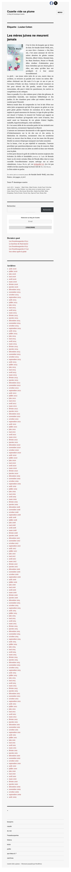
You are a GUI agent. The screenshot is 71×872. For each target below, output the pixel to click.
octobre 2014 (13, 636)
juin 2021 (12, 429)
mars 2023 (13, 375)
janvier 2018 (13, 535)
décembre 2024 (14, 320)
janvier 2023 (13, 380)
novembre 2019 (14, 478)
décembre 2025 (14, 289)
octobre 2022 (14, 388)
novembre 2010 (14, 758)
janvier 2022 (13, 411)
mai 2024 (12, 339)
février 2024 (13, 346)
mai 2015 (12, 618)
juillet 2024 (13, 333)
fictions (9, 840)
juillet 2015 (13, 613)
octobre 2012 (13, 699)
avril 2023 (12, 372)
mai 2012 (12, 712)
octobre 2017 (13, 543)
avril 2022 (12, 403)
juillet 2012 (13, 706)
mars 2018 (12, 530)
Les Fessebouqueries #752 (18, 241)
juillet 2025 (13, 302)
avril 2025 (12, 310)
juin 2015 (12, 616)
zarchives (10, 858)
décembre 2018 (14, 507)
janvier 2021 (13, 442)
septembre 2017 (15, 546)
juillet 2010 (13, 769)
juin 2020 (12, 460)
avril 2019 (12, 497)
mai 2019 (12, 494)
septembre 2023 (15, 359)
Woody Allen (43, 193)
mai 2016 (12, 587)
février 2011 (13, 750)
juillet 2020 (13, 458)
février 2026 (13, 284)
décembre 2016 (14, 569)
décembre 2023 (14, 352)
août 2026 (12, 269)
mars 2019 (13, 499)
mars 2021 (12, 437)
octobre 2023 (14, 357)
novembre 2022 (15, 385)
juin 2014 (12, 647)
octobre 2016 (13, 574)
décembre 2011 (14, 724)
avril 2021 (12, 434)
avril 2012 (12, 714)
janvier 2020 (13, 473)
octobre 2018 (13, 512)
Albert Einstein (33, 187)
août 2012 (12, 704)
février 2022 (13, 409)
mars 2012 (12, 717)
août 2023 (12, 362)
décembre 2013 (14, 662)
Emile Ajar (48, 187)
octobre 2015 (13, 605)
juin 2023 (12, 367)
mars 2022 (13, 406)
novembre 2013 (14, 665)
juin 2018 (12, 522)
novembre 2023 (14, 354)
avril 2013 (12, 683)
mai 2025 (12, 308)
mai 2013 (12, 680)
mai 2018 (12, 525)
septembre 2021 (15, 421)
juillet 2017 (13, 551)
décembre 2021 (14, 414)
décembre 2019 (14, 476)
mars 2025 (13, 313)
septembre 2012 (15, 701)
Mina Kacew (23, 191)
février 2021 (13, 440)
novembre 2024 (15, 323)
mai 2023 (12, 370)
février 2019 (13, 502)
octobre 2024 (14, 326)
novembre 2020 (15, 447)
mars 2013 (12, 686)
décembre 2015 (14, 600)
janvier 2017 (13, 567)
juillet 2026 (13, 271)
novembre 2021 (14, 416)
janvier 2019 (13, 504)
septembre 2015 (15, 608)
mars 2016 (13, 592)
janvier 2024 (13, 349)
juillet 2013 (13, 675)
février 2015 (13, 626)
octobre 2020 (14, 450)
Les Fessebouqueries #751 (18, 246)
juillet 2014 (13, 644)
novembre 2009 (15, 789)
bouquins (17, 187)
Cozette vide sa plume (21, 11)
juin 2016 (12, 585)
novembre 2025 (15, 292)
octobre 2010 (13, 761)
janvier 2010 (13, 784)
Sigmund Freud (35, 193)
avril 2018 (12, 528)
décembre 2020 (14, 445)
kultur (9, 844)
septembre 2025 (15, 297)
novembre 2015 (14, 603)
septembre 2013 (15, 670)
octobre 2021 (13, 419)
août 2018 (12, 517)
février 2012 (13, 719)
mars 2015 (12, 623)
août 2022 (12, 393)
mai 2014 (12, 649)
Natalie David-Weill (39, 191)
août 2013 (12, 673)
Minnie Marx (30, 191)
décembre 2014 (14, 631)
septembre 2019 (15, 484)
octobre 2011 (13, 730)
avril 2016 (12, 590)
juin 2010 (12, 771)
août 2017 (12, 548)
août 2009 (12, 797)
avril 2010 (12, 776)
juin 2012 (12, 709)
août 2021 (12, 424)
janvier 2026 (13, 287)
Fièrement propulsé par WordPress (31, 864)
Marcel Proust (15, 191)
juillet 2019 (13, 489)
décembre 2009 (14, 787)
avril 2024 (12, 341)
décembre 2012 (14, 693)
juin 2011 (12, 740)
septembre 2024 (15, 328)
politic (9, 849)
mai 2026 (12, 276)
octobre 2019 (13, 481)
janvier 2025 (13, 318)
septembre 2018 (15, 515)
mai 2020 (12, 463)
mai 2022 (12, 401)
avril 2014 (12, 652)
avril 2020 (12, 466)
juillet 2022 (13, 396)
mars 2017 (12, 561)
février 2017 (13, 564)
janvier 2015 (13, 629)
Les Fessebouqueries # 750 (19, 249)
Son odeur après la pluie (17, 251)
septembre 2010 (15, 763)
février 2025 (13, 315)
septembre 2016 (15, 577)
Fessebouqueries (13, 835)
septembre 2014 (15, 639)
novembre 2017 (14, 541)
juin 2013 (12, 678)
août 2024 (12, 331)
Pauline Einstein (18, 193)
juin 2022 (12, 398)
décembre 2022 (14, 383)
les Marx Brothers (20, 189)
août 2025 (12, 300)
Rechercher (11, 206)
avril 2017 (12, 559)
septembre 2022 (15, 390)
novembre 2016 (14, 572)
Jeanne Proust (11, 189)
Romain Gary (26, 193)
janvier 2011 (13, 753)
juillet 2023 (13, 365)
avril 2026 (12, 279)
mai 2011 (12, 743)
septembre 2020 (15, 453)
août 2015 (12, 611)
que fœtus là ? (11, 853)
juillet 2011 (13, 737)
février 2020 (13, 471)
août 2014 (12, 642)
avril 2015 (12, 621)
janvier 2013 (13, 691)
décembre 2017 (14, 538)
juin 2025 (12, 305)
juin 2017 (12, 554)
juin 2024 (12, 336)
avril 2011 (12, 745)
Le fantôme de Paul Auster (18, 244)
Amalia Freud (41, 187)
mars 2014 (12, 655)
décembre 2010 (14, 756)
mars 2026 (13, 282)
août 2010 (12, 766)
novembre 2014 (14, 634)
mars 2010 (12, 779)
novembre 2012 (14, 696)
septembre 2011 (14, 732)
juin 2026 (12, 274)
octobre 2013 (13, 668)
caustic (9, 826)
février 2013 (13, 688)
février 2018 (13, 533)
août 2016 (12, 579)
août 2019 (12, 486)
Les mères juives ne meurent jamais (27, 37)
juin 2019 (12, 491)
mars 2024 (13, 344)
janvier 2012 (13, 722)
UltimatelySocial (51, 871)
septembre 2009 (15, 794)
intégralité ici (39, 164)
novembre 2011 (14, 727)
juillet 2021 (13, 427)
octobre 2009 (14, 792)
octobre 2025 (14, 295)
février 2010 (13, 781)
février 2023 (13, 377)
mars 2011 (12, 748)
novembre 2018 (14, 510)
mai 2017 (12, 556)
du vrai (9, 831)
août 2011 (12, 735)
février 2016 (13, 595)
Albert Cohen (25, 187)
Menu (60, 12)
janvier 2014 (13, 660)
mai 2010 (12, 774)
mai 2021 (12, 432)
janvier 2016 (13, 598)
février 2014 (13, 657)
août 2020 (12, 455)
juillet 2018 (13, 520)
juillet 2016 (13, 582)
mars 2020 (13, 468)
